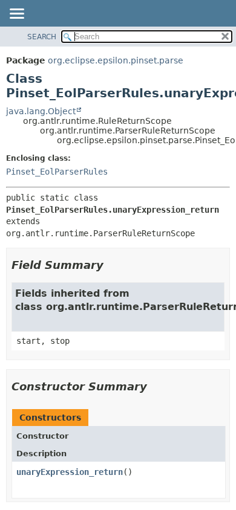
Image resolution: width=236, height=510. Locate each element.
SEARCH (41, 37)
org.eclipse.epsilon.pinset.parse (115, 60)
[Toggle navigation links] (16, 14)
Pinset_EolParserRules (57, 171)
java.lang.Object (41, 111)
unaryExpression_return (69, 472)
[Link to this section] (112, 265)
